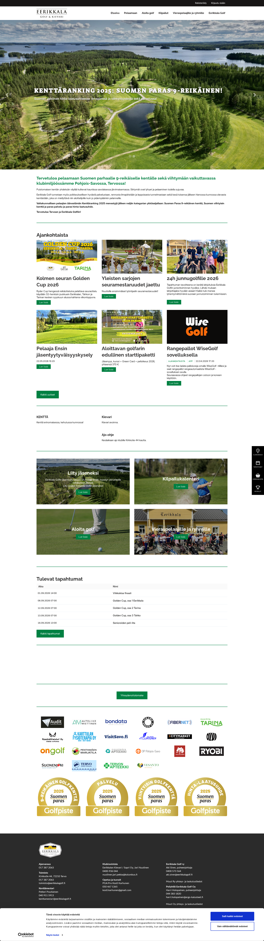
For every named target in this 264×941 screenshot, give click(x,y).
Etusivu (115, 13)
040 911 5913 (46, 894)
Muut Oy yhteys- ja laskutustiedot (184, 903)
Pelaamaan (130, 13)
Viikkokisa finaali (122, 591)
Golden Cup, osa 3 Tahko (127, 614)
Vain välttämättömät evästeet (232, 926)
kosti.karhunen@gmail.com (117, 889)
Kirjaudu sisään (218, 3)
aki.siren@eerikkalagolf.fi (179, 873)
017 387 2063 (46, 866)
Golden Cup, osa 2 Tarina (127, 606)
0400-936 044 (110, 870)
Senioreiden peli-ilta (124, 621)
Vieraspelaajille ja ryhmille (188, 13)
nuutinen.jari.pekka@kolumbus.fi (120, 873)
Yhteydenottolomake (132, 694)
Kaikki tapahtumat (50, 632)
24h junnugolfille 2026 (192, 277)
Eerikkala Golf (217, 13)
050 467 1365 (110, 885)
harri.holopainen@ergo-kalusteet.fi (184, 896)
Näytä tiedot (52, 935)
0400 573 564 (173, 870)
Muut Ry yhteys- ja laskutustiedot (184, 880)
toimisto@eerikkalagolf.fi (52, 882)
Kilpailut (163, 13)
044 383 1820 (173, 892)
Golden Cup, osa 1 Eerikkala (128, 599)
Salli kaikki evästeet (232, 916)
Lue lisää (43, 301)
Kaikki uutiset (47, 393)
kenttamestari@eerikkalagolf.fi (55, 897)
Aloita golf (148, 13)
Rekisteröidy (201, 3)
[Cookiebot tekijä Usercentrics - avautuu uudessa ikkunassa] (26, 935)
